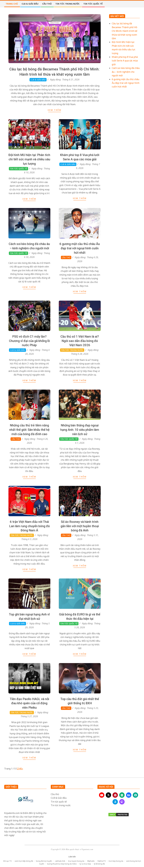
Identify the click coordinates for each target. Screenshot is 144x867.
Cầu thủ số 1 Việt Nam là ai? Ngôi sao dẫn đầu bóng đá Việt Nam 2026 (79, 341)
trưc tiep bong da (116, 861)
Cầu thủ (66, 257)
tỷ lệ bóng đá (99, 864)
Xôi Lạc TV (7, 861)
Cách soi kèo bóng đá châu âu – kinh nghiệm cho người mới (126, 71)
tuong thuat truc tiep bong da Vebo (62, 864)
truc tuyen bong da (76, 861)
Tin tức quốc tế (18, 168)
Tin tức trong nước (72, 350)
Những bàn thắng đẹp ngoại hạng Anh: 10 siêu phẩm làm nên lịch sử (79, 430)
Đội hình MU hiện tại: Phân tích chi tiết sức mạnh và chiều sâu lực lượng (29, 159)
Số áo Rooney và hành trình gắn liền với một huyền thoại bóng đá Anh (80, 526)
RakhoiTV (102, 861)
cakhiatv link (60, 861)
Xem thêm (54, 110)
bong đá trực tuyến (44, 861)
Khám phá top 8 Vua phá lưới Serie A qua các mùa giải (125, 60)
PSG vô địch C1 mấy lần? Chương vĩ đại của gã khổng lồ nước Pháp (29, 341)
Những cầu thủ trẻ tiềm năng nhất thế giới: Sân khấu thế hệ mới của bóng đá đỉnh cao (29, 430)
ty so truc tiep (85, 864)
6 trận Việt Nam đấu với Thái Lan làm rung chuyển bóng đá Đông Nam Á (29, 526)
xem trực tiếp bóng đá (24, 861)
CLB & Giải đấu (38, 79)
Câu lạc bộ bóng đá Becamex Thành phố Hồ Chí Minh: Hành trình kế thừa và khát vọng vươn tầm (124, 31)
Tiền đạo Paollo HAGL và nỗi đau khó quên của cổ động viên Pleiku (29, 703)
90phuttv (91, 861)
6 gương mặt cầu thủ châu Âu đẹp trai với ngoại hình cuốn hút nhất (79, 248)
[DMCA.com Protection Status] (118, 814)
